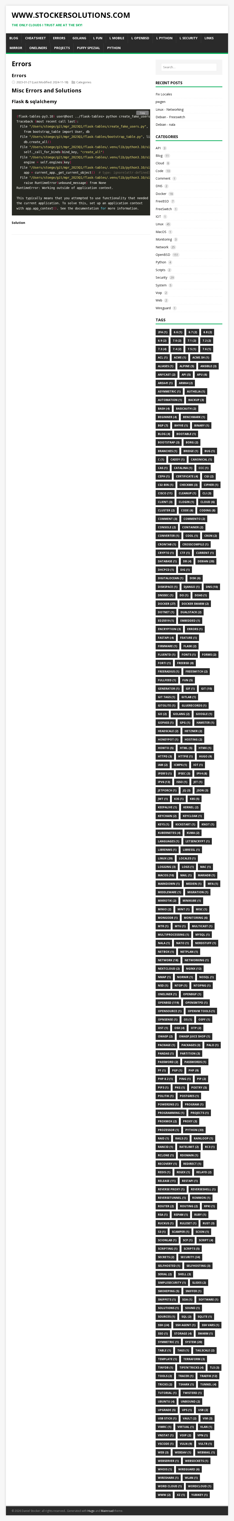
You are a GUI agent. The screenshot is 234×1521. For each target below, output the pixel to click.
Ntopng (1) (202, 985)
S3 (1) (161, 1232)
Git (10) (206, 689)
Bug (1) (210, 451)
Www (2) (164, 1495)
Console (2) (167, 527)
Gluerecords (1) (194, 705)
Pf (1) (162, 1070)
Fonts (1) (189, 655)
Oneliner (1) (167, 994)
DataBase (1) (167, 561)
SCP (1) (187, 1240)
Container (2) (192, 527)
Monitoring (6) (195, 918)
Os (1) (188, 1019)
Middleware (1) (169, 892)
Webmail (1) (206, 1452)
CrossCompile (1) (195, 544)
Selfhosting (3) (198, 1266)
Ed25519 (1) (166, 621)
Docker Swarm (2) (195, 604)
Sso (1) (163, 1333)
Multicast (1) (202, 926)
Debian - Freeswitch (170, 117)
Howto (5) (165, 748)
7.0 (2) (177, 341)
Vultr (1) (205, 1444)
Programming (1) (171, 1113)
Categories (83, 82)
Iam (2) (163, 765)
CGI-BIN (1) (165, 485)
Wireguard (163, 308)
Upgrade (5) (167, 1410)
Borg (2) (192, 442)
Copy (142, 112)
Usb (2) (203, 1410)
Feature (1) (188, 638)
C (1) (161, 459)
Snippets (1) (167, 1299)
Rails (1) (181, 1138)
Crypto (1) (166, 553)
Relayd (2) (203, 1172)
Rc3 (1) (210, 1147)
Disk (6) (195, 578)
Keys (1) (163, 824)
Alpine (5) (187, 366)
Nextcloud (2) (169, 969)
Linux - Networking (169, 109)
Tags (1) (183, 1350)
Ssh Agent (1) (185, 1325)
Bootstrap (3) (168, 442)
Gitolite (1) (166, 705)
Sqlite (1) (205, 1317)
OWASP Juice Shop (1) (194, 1036)
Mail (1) (185, 875)
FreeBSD (162, 201)
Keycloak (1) (192, 816)
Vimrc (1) (164, 1427)
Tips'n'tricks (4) (191, 1367)
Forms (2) (209, 655)
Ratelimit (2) (189, 1147)
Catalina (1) (183, 468)
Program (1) (194, 1104)
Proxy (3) (190, 1121)
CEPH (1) (164, 476)
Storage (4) (182, 1333)
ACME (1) (180, 357)
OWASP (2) (165, 1036)
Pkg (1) (180, 1087)
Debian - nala (165, 124)
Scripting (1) (167, 1249)
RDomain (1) (189, 1155)
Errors (19, 75)
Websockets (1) (196, 1461)
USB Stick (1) (167, 1418)
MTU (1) (180, 926)
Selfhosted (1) (169, 1266)
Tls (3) (214, 1367)
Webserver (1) (168, 1461)
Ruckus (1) (165, 1223)
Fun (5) (187, 680)
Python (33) (194, 1130)
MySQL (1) (202, 935)
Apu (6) (202, 375)
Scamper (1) (180, 1232)
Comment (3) (167, 519)
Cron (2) (210, 536)
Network (162, 247)
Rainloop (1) (203, 1138)
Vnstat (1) (165, 1435)
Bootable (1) (186, 434)
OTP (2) (196, 1028)
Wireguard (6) (188, 1469)
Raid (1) (163, 1138)
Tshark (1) (186, 1384)
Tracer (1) (185, 1376)
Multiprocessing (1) (173, 935)
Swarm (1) (205, 1333)
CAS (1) (163, 468)
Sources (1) (166, 1317)
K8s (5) (194, 799)
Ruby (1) (200, 1215)
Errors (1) (194, 629)
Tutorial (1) (167, 1393)
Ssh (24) (163, 1325)
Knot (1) (208, 824)
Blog (159, 155)
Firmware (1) (167, 646)
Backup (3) (196, 400)
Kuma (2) (193, 833)
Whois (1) (165, 1469)
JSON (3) (202, 790)
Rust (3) (208, 1223)
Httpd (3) (165, 756)
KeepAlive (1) (167, 807)
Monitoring (164, 239)
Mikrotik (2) (167, 901)
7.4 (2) (177, 349)
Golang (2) (181, 714)
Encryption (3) (169, 629)
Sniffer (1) (193, 1291)
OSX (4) (179, 1028)
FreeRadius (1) (168, 671)
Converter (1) (168, 536)
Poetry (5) (199, 1087)
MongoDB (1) (168, 918)
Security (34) (190, 1257)
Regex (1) (183, 1172)
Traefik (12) (208, 1376)
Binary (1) (201, 425)
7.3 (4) (162, 349)
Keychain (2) (167, 816)
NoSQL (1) (206, 977)
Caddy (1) (177, 459)
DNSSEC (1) (165, 595)
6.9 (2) (162, 341)
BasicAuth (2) (186, 409)
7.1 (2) (192, 341)
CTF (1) (185, 553)
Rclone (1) (166, 1155)
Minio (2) (164, 909)
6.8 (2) (207, 332)
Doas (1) (201, 595)
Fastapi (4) (166, 638)
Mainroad (107, 1511)
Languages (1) (168, 841)
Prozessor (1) (168, 1130)
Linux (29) (165, 858)
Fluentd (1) (166, 655)
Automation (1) (170, 400)
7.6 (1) (206, 349)
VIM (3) (207, 1418)
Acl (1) (163, 357)
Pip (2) (201, 1079)
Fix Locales (164, 94)
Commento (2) (194, 519)
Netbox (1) (166, 952)
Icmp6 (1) (180, 765)
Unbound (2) (190, 1401)
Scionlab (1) (167, 1240)
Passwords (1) (195, 1062)
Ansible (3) (208, 366)
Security (161, 277)
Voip (159, 293)
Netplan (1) (189, 952)
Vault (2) (189, 1418)
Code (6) (187, 510)
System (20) (193, 1342)
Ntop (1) (181, 985)
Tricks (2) (165, 1384)
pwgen (160, 101)
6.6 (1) (178, 332)
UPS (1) (187, 1410)
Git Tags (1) (166, 697)
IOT (158, 216)
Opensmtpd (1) (196, 1003)
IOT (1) (198, 765)
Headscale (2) (168, 731)
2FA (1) (162, 332)
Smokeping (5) (168, 1291)
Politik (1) (165, 1096)
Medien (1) (193, 884)
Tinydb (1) (165, 1367)
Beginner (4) (167, 417)
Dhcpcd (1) (166, 570)
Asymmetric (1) (169, 391)
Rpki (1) (209, 1206)
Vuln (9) (186, 1444)
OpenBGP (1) (192, 994)
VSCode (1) (165, 1444)
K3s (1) (178, 799)
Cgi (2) (208, 476)
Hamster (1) (205, 723)
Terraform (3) (194, 1359)
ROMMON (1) (201, 1198)
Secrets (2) (166, 1257)
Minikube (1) (192, 901)
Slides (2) (199, 1283)
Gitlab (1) (188, 697)
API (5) (186, 375)
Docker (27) (166, 604)
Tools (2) (165, 1376)
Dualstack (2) (191, 612)
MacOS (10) (166, 875)
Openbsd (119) (168, 1003)
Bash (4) (164, 409)
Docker (161, 193)
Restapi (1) (190, 1181)
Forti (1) (164, 663)
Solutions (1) (168, 1308)
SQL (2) (186, 1317)
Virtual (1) (186, 1427)
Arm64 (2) (186, 383)
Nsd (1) (163, 985)
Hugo (91, 1511)
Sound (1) (192, 1308)
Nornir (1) (185, 977)
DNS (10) (212, 587)
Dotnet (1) (166, 612)
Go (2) (162, 714)
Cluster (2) (166, 510)
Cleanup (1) (187, 493)
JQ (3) (186, 790)
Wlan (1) (191, 1478)
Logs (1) (188, 867)
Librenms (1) (167, 850)
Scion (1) (202, 1232)
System (161, 285)
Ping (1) (185, 1079)
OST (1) (163, 1028)
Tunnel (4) (208, 1384)
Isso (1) (181, 782)
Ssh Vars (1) (210, 1325)
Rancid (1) (165, 1147)
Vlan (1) (206, 1427)
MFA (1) (213, 884)
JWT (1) (163, 799)
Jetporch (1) (167, 790)
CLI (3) (206, 493)
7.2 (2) (206, 341)
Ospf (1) (204, 1019)
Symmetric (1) (168, 1342)
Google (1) (204, 714)
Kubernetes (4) (169, 833)
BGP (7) (163, 425)
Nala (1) (164, 943)
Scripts (160, 270)
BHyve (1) (181, 425)
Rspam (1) (181, 1215)
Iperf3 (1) (165, 773)
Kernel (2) (190, 807)
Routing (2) (189, 1206)
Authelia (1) (196, 391)
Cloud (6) (207, 502)
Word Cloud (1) (170, 1486)
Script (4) (206, 1240)
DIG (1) (185, 570)
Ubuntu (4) (166, 1401)
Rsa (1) (163, 1215)
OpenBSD (163, 254)
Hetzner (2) (193, 731)
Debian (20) (206, 561)
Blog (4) (164, 434)
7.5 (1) (192, 349)
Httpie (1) (185, 756)
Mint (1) (183, 909)
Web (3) (163, 1452)
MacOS (161, 232)
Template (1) (167, 1359)
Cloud (160, 163)
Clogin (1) (186, 502)
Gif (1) (190, 689)
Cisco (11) (165, 493)
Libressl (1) (191, 850)
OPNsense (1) (167, 1019)
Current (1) (205, 553)
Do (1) (184, 595)
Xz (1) (181, 1495)
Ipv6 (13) (164, 782)
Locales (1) (187, 858)
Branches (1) (167, 451)
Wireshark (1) (168, 1478)
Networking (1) (197, 960)
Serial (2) (165, 1274)
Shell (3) (184, 1274)
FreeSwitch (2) (196, 671)
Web (159, 300)
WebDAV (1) (183, 1452)
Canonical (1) (201, 459)
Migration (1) (197, 892)
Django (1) (191, 587)
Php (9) (194, 1070)
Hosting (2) (193, 739)
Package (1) (166, 1045)
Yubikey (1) (199, 1495)
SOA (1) (187, 1299)
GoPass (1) (165, 723)
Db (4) (187, 561)
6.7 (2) (193, 332)
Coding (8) (207, 510)
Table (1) (164, 1350)
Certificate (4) (187, 476)
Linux (159, 224)
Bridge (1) (190, 451)
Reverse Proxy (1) (171, 1189)
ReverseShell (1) (203, 1189)
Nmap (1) (164, 977)
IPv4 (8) (202, 773)
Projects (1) (200, 1113)
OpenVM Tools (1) (201, 1011)
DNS (159, 186)
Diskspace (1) (167, 587)
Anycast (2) (166, 375)
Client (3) (165, 502)
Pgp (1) (177, 1070)
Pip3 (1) (163, 1087)
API (158, 148)
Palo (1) (212, 1045)
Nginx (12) (193, 969)
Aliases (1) (165, 366)
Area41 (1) (165, 383)
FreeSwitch (164, 209)
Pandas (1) (166, 1053)
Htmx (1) (205, 748)
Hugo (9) (205, 756)
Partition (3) (190, 1053)
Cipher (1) (211, 485)
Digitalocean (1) (170, 578)
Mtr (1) (163, 926)
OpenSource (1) (169, 1011)
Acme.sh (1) (200, 357)
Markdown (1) (169, 884)
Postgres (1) (189, 1096)
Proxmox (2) (167, 1121)
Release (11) (167, 1181)
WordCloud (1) (199, 1486)
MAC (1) (205, 867)
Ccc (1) (203, 468)
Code (159, 171)
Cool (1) (192, 536)
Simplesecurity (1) (172, 1283)
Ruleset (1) (188, 1223)
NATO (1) (182, 943)
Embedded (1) (190, 621)
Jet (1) (198, 782)
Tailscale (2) (204, 1350)
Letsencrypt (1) (198, 841)
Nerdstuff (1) (205, 943)
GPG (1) (185, 723)
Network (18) (168, 960)
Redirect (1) (192, 1164)
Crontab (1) (167, 544)
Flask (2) (189, 646)
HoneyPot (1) (168, 739)
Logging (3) (167, 867)
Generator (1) (168, 689)
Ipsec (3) (184, 773)
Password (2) (168, 1062)
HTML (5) (186, 748)
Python (161, 262)
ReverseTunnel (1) (172, 1198)
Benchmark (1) (194, 417)
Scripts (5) (191, 1249)
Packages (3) (190, 1045)
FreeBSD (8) (185, 663)
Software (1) (208, 1299)
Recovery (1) (167, 1164)
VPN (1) (202, 1435)
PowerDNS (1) (168, 1104)
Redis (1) (164, 1172)
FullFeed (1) (167, 680)
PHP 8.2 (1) (165, 1079)
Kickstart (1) (185, 824)
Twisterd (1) (192, 1393)
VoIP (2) (185, 1435)
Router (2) (166, 1206)
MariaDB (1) (206, 875)
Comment (163, 178)
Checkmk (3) (188, 485)
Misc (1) (201, 909)
